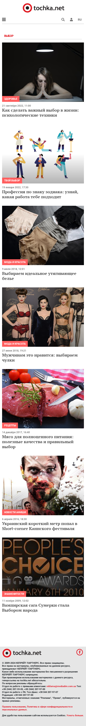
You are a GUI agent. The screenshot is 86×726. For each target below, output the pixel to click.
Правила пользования (14, 706)
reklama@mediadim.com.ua (61, 686)
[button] (71, 19)
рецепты (10, 425)
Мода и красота (15, 262)
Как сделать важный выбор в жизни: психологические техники (40, 112)
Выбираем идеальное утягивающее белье (39, 276)
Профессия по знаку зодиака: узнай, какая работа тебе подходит (40, 194)
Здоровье (10, 98)
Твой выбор (12, 180)
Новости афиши (15, 512)
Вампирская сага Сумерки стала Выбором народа (35, 607)
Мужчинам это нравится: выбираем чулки (40, 357)
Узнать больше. (75, 715)
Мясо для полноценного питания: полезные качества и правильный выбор (37, 441)
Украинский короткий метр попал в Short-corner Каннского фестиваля (39, 526)
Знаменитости (14, 594)
